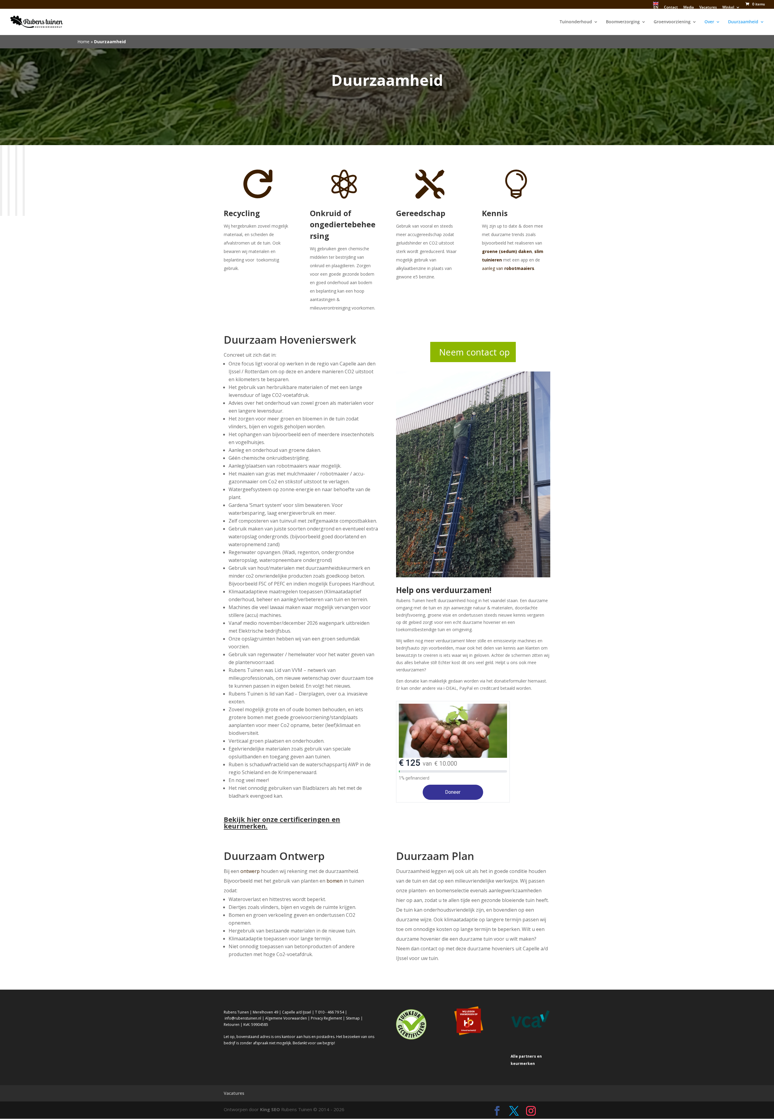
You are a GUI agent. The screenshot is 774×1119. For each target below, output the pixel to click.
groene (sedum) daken (507, 251)
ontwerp (250, 871)
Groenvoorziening (672, 22)
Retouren (231, 1024)
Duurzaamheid (743, 22)
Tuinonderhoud (576, 22)
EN (655, 7)
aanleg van (508, 268)
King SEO (270, 1109)
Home (83, 41)
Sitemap (353, 1018)
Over (709, 22)
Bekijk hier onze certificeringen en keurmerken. (282, 822)
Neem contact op (474, 352)
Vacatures (234, 1093)
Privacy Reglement (326, 1018)
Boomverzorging (623, 22)
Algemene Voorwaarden (286, 1018)
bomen (335, 880)
